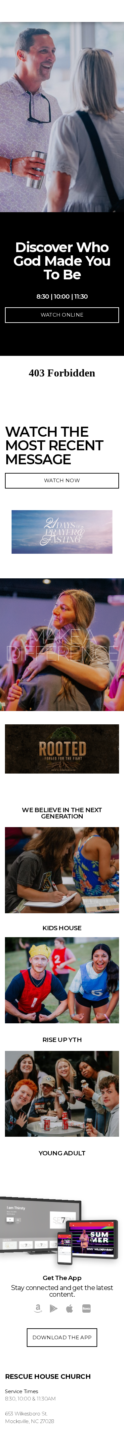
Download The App (62, 1337)
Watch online (62, 315)
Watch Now (62, 480)
